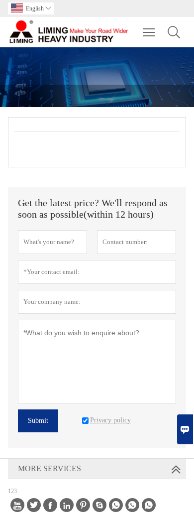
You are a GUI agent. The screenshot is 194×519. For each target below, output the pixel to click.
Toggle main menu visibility (149, 32)
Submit (38, 420)
